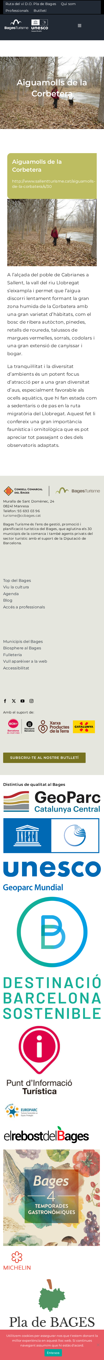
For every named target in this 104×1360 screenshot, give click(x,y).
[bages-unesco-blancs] (26, 19)
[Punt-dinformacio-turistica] (39, 1025)
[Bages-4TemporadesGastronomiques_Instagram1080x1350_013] (51, 1151)
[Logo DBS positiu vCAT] (52, 898)
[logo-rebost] (46, 1127)
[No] (98, 1344)
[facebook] (5, 701)
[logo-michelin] (17, 1252)
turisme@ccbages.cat (22, 515)
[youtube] (22, 701)
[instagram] (31, 701)
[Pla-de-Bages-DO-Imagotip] (52, 1276)
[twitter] (14, 701)
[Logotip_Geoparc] (52, 792)
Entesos (53, 1353)
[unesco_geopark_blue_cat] (52, 820)
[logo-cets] (21, 1103)
